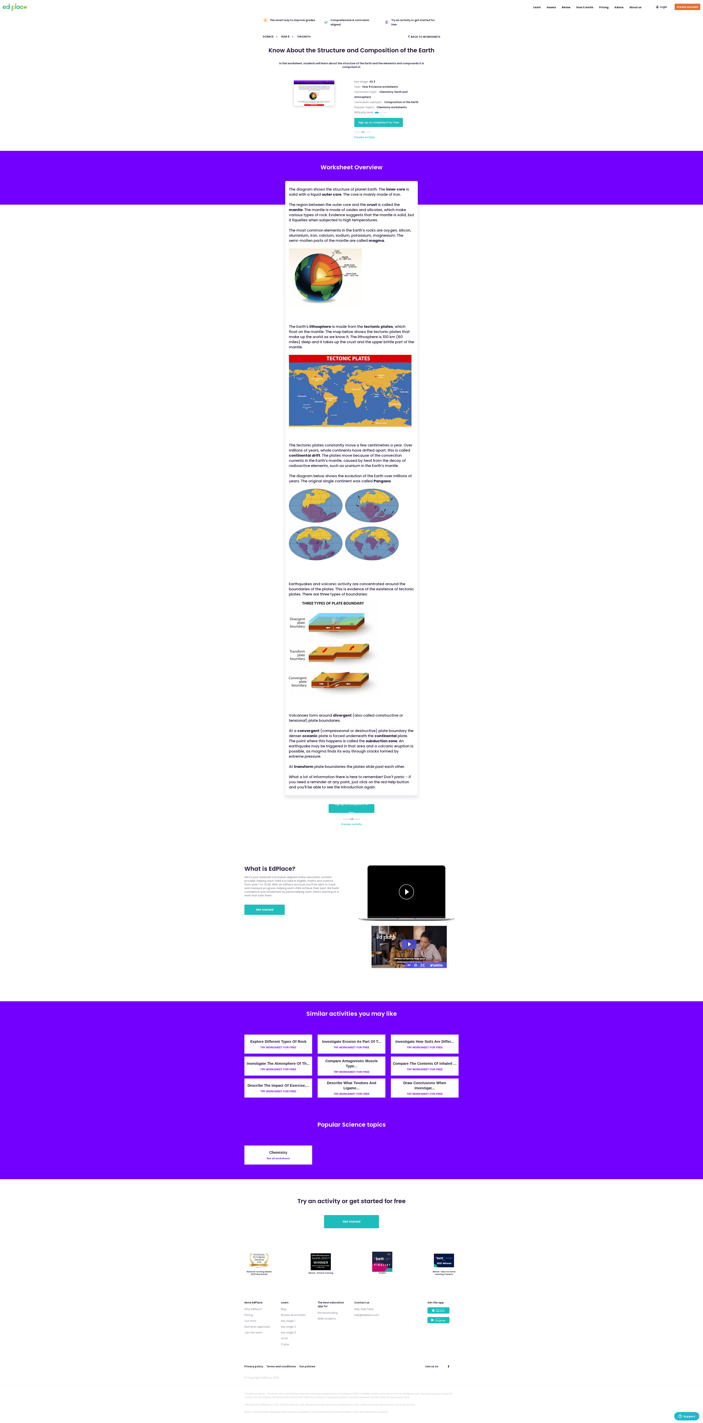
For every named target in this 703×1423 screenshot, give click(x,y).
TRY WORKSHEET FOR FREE (278, 1047)
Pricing (604, 7)
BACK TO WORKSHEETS (425, 37)
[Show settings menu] (415, 965)
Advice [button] (619, 7)
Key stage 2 (288, 1327)
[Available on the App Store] (443, 1312)
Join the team (253, 1332)
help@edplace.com (366, 1315)
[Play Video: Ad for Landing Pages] (409, 944)
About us (635, 7)
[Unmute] (408, 965)
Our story (250, 1321)
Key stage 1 (288, 1321)
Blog (283, 1309)
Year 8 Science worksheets (380, 87)
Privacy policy (253, 1366)
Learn (537, 7)
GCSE (284, 1338)
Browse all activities (293, 1315)
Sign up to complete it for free (378, 122)
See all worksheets (278, 1158)
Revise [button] (566, 7)
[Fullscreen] (422, 965)
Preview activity (351, 824)
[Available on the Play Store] (443, 1322)
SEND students (327, 1318)
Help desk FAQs (363, 1309)
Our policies (307, 1366)
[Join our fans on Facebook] (448, 1366)
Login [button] (663, 7)
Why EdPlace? (253, 1309)
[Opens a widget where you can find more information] (686, 1416)
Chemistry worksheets (392, 107)
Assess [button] (551, 7)
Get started (264, 910)
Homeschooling (328, 1313)
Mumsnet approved (257, 1327)
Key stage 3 (288, 1332)
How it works (584, 7)
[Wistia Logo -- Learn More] (436, 965)
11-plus (285, 1344)
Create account (687, 7)
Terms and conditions (281, 1366)
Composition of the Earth (401, 102)
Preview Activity (364, 137)
